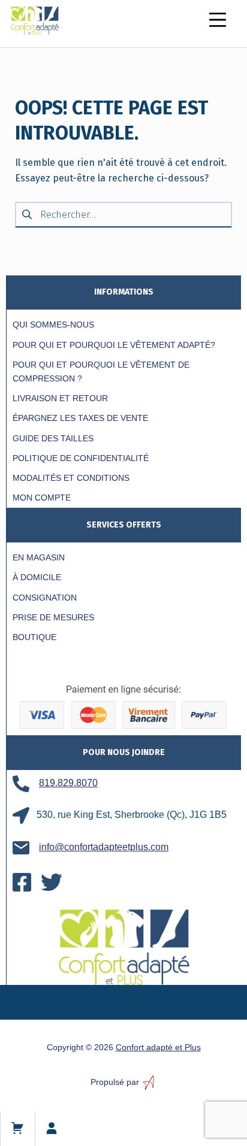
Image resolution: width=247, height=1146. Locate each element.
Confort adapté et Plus (158, 1047)
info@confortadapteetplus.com (103, 847)
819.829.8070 (68, 783)
